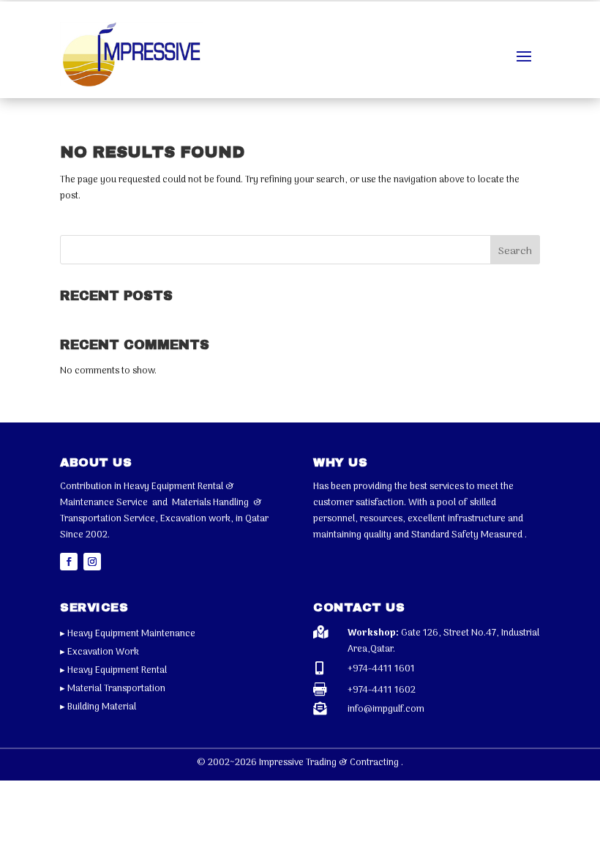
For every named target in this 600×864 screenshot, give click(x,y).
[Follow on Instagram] (92, 561)
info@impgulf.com (386, 709)
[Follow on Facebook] (69, 561)
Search (515, 251)
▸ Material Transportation (112, 688)
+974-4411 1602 (382, 690)
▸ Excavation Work (99, 652)
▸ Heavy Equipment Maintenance (127, 633)
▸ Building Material (98, 707)
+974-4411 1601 (381, 669)
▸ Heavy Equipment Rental (113, 670)
